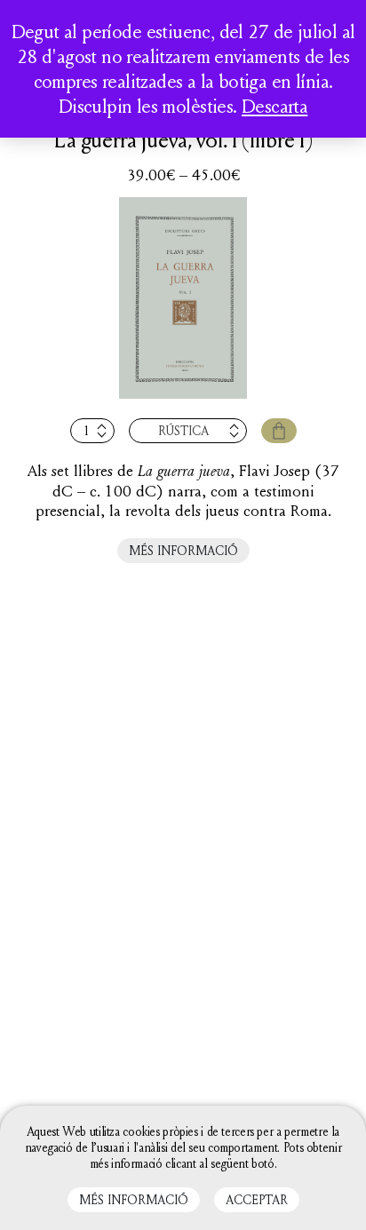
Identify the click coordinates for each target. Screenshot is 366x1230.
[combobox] (188, 430)
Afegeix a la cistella (279, 430)
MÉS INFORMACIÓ (183, 550)
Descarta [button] (274, 105)
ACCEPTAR (257, 1199)
